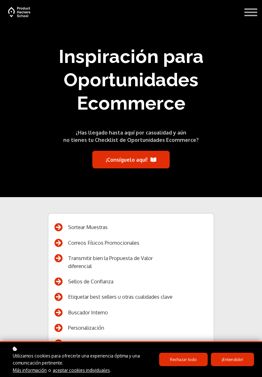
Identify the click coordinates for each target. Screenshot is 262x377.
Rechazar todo (183, 359)
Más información (30, 370)
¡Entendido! (232, 359)
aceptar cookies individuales (81, 370)
